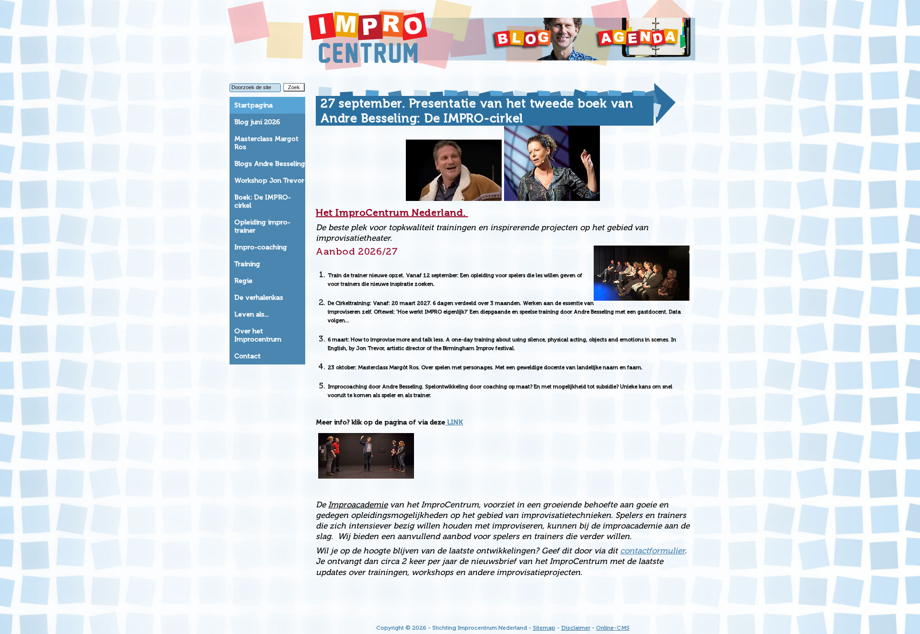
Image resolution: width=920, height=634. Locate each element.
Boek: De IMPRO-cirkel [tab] (262, 201)
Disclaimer (575, 627)
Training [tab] (247, 264)
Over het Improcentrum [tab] (257, 335)
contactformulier (652, 550)
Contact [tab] (247, 356)
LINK (454, 422)
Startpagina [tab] (253, 105)
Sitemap (544, 627)
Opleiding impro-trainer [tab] (262, 226)
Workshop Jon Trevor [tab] (269, 180)
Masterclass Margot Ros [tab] (266, 143)
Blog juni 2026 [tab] (257, 122)
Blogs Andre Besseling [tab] (269, 164)
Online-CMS (613, 627)
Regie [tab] (243, 281)
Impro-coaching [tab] (260, 247)
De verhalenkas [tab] (258, 298)
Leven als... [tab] (251, 314)
